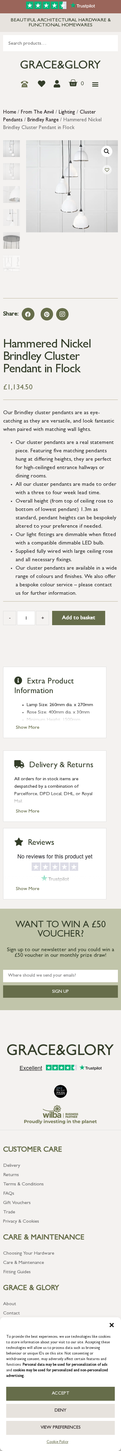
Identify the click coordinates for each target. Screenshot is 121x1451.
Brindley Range (43, 120)
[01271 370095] (26, 84)
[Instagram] (62, 314)
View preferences (61, 1428)
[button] (112, 1325)
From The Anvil (37, 112)
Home (9, 112)
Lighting (67, 112)
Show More (27, 727)
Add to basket (78, 618)
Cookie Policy (57, 1442)
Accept (60, 1393)
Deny (60, 1410)
